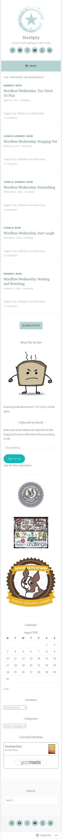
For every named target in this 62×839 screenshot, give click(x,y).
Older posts (31, 325)
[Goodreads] (27, 50)
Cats (14, 159)
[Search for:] (31, 800)
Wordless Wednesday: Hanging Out (30, 142)
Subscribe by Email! (31, 422)
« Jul (6, 688)
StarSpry (31, 37)
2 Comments (10, 209)
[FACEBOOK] (19, 823)
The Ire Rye (41, 407)
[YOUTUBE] (35, 823)
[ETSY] (42, 823)
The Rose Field (13, 746)
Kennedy (9, 85)
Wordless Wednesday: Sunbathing (29, 187)
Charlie (9, 136)
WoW (19, 85)
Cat (14, 113)
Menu (33, 65)
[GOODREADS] (27, 823)
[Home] (49, 50)
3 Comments (10, 118)
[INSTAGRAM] (11, 823)
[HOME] (50, 823)
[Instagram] (12, 50)
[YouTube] (35, 50)
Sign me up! (14, 458)
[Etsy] (42, 50)
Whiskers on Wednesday (30, 113)
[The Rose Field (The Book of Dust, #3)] (51, 752)
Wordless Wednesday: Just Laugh (29, 233)
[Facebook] (20, 50)
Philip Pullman (12, 750)
